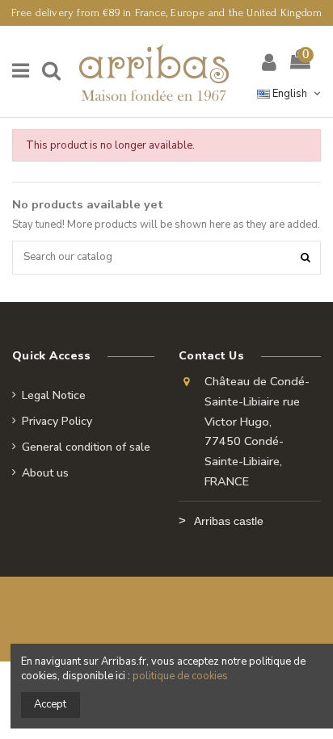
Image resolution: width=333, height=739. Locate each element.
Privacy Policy (57, 421)
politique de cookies (180, 676)
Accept (50, 704)
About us (45, 473)
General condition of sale (86, 447)
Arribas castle (228, 520)
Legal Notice (54, 395)
